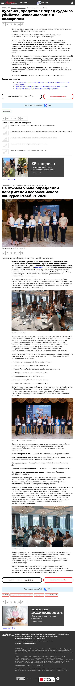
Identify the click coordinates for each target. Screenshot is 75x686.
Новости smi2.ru (8, 179)
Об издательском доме (22, 634)
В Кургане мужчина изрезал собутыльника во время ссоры (28, 150)
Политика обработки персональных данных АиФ (30, 639)
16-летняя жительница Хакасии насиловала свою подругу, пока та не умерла (33, 138)
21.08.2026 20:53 (6, 185)
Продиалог (45, 345)
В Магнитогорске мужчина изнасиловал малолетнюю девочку (41, 87)
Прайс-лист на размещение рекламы (46, 636)
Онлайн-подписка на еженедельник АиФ (43, 634)
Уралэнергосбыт (21, 248)
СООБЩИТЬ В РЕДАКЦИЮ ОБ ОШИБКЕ (25, 643)
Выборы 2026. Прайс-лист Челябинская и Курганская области (34, 641)
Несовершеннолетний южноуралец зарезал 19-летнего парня (29, 144)
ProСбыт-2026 (41, 268)
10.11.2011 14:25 (6, 8)
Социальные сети (27, 636)
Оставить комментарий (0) (58, 96)
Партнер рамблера (31, 678)
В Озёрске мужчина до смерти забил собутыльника (37, 89)
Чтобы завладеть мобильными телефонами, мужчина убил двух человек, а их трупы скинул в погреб (41, 131)
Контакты (18, 636)
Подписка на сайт (63, 634)
